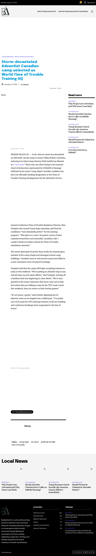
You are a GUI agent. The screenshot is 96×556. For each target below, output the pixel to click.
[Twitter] (3, 106)
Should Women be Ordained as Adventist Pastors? (81, 141)
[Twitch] (85, 552)
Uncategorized (73, 111)
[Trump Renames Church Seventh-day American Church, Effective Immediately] (60, 472)
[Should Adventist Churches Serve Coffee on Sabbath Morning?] (36, 472)
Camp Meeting (7, 57)
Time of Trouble (18, 445)
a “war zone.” (19, 164)
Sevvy (26, 84)
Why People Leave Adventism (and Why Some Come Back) (81, 105)
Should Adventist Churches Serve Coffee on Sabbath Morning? (79, 117)
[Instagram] (78, 552)
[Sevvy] (16, 429)
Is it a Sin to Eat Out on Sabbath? (77, 151)
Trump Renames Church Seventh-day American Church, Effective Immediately (81, 129)
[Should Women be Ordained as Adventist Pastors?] (83, 472)
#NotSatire (72, 101)
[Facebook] (3, 100)
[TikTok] (81, 552)
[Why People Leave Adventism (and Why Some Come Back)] (13, 472)
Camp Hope (24, 442)
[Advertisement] (48, 35)
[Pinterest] (3, 111)
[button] (92, 11)
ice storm (35, 442)
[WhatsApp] (3, 117)
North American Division (24, 57)
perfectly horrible (48, 442)
